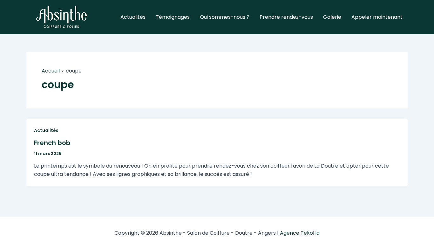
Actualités (133, 17)
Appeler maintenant (377, 17)
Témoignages (173, 17)
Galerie (332, 17)
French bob (52, 142)
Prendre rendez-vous (286, 17)
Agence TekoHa (300, 233)
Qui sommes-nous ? (224, 17)
